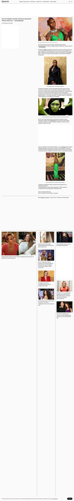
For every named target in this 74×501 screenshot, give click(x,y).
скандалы (56, 193)
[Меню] (71, 1)
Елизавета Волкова (46, 192)
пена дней (43, 193)
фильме (64, 147)
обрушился (53, 120)
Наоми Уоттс (39, 1)
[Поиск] (69, 1)
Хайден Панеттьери (24, 1)
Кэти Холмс (32, 1)
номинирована (41, 46)
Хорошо (69, 498)
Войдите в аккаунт (45, 197)
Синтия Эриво (49, 193)
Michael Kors (46, 1)
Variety (45, 49)
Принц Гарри (53, 1)
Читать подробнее (54, 498)
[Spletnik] (5, 2)
